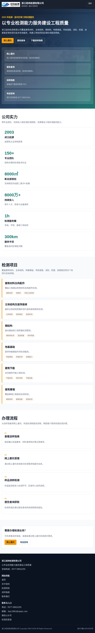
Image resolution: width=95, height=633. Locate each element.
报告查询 (21, 40)
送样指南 (6, 592)
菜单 (90, 3)
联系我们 (6, 596)
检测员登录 (7, 620)
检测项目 (6, 588)
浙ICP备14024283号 (85, 629)
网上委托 (8, 40)
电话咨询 (24, 542)
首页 (4, 580)
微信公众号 (7, 615)
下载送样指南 (37, 40)
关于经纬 (6, 584)
